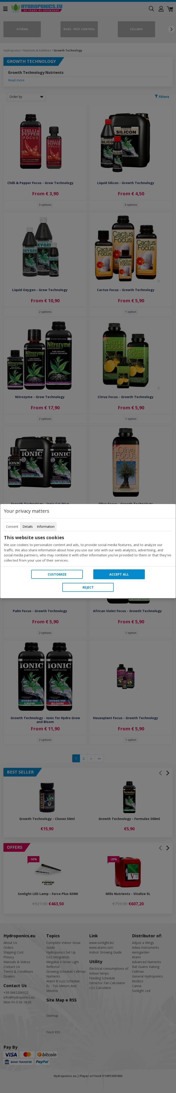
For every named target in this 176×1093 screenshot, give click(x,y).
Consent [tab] (12, 526)
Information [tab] (46, 526)
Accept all (119, 574)
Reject (88, 587)
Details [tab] (27, 526)
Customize (57, 574)
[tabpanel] (88, 549)
